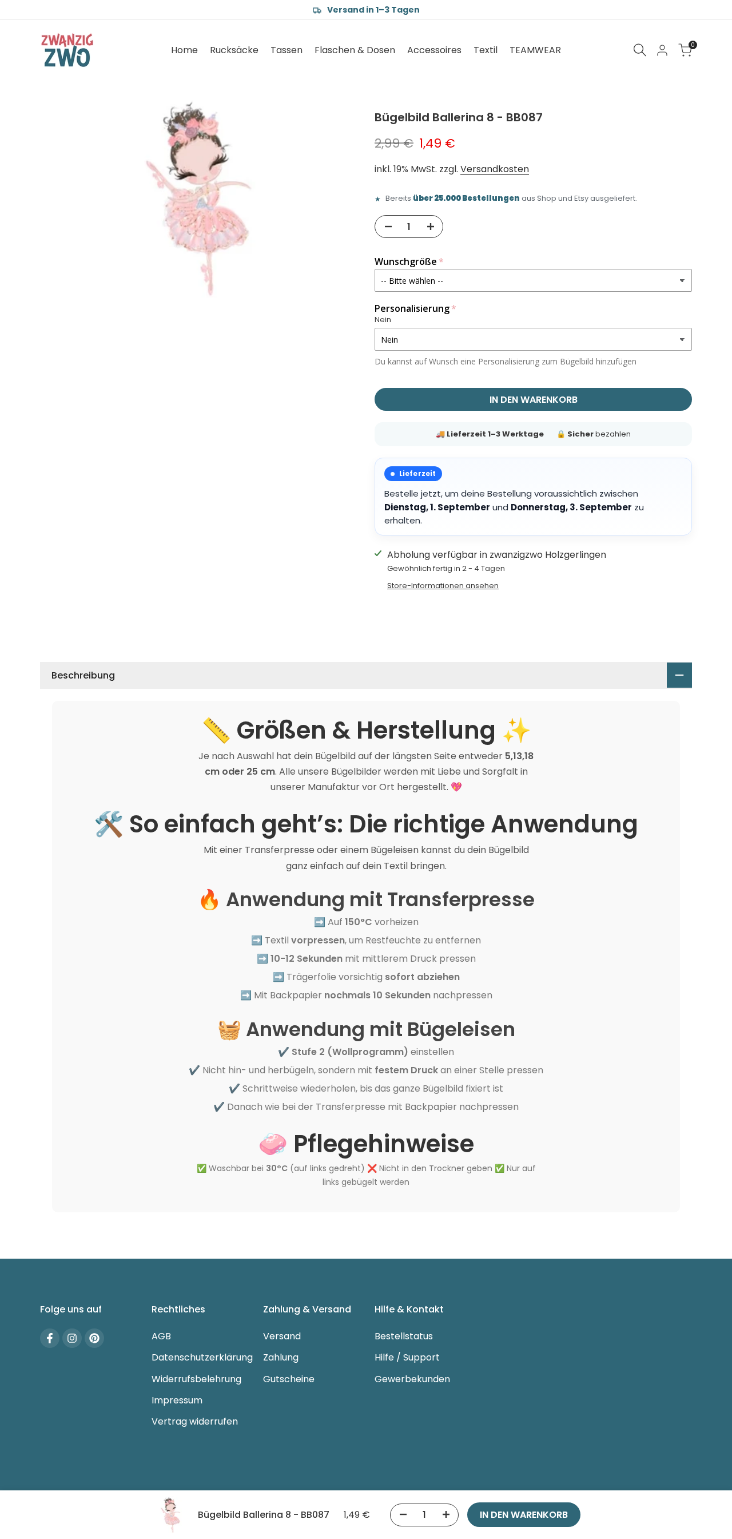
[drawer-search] (640, 50)
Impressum (177, 1400)
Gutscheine (289, 1379)
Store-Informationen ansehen (443, 585)
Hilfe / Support (407, 1357)
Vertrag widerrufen (195, 1421)
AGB (161, 1336)
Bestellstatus (404, 1336)
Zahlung (281, 1357)
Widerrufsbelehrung (196, 1379)
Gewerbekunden (412, 1379)
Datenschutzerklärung (202, 1357)
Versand (282, 1336)
